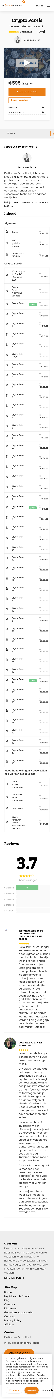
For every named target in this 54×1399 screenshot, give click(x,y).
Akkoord (31, 1390)
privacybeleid (18, 1380)
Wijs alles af (14, 1390)
